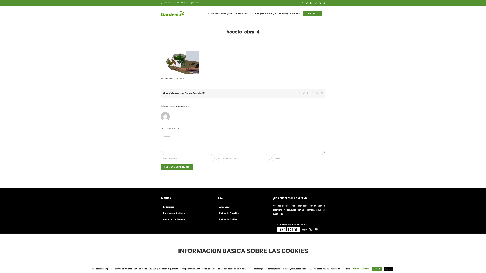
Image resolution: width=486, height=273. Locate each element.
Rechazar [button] (388, 269)
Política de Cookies (360, 269)
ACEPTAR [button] (376, 269)
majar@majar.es (193, 3)
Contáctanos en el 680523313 (174, 3)
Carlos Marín (168, 78)
